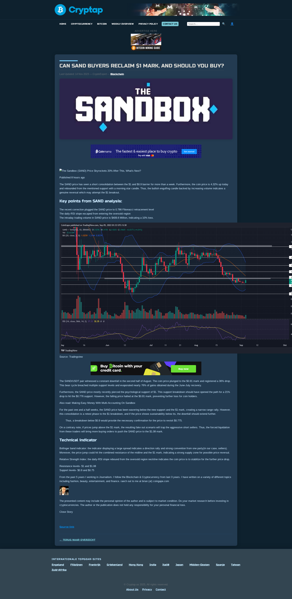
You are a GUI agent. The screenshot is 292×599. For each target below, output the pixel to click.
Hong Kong (136, 564)
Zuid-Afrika (59, 570)
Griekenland (115, 564)
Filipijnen (76, 564)
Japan (179, 564)
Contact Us (170, 24)
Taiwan (235, 564)
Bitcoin (102, 24)
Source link (66, 527)
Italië (165, 564)
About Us (132, 589)
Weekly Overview (123, 24)
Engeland (58, 564)
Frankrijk (94, 564)
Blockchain (117, 74)
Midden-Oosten (199, 564)
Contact (161, 589)
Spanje (220, 564)
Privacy (147, 589)
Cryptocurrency (81, 24)
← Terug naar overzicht (77, 539)
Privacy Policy (148, 24)
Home (62, 24)
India (152, 564)
